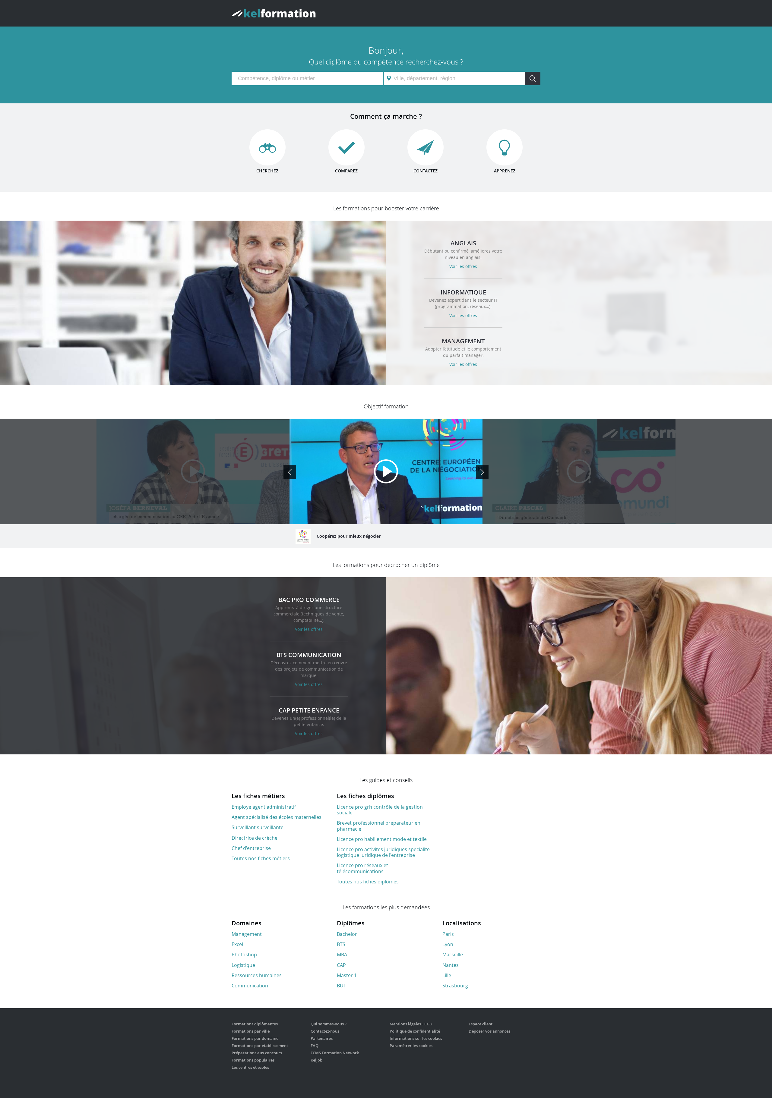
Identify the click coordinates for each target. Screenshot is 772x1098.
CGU (428, 1024)
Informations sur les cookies (416, 1038)
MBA (342, 954)
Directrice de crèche (254, 838)
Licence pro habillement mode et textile (382, 839)
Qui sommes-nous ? (328, 1024)
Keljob (316, 1060)
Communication (250, 985)
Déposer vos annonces (489, 1031)
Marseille (452, 954)
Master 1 (347, 975)
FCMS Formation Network (335, 1053)
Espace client (480, 1024)
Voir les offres (463, 266)
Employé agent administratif (264, 807)
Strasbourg (455, 985)
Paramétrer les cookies (411, 1045)
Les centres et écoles (250, 1067)
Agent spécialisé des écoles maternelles (276, 817)
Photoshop (244, 954)
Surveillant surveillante (257, 827)
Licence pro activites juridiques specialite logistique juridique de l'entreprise (383, 852)
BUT (341, 985)
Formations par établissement (260, 1045)
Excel (237, 944)
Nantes (450, 965)
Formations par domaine (255, 1038)
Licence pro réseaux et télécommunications (362, 868)
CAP (341, 965)
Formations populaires (253, 1060)
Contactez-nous (325, 1031)
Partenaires (322, 1038)
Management (247, 934)
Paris (448, 934)
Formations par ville (251, 1031)
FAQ (314, 1045)
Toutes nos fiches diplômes (368, 881)
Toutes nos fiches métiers (261, 858)
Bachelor (347, 934)
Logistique (243, 965)
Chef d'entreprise (251, 848)
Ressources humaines (257, 975)
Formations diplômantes (255, 1024)
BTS (341, 944)
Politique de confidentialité (415, 1031)
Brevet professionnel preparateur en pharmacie (378, 826)
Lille (446, 975)
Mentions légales (405, 1024)
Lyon (447, 944)
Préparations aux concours (257, 1053)
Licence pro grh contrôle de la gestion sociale (380, 810)
